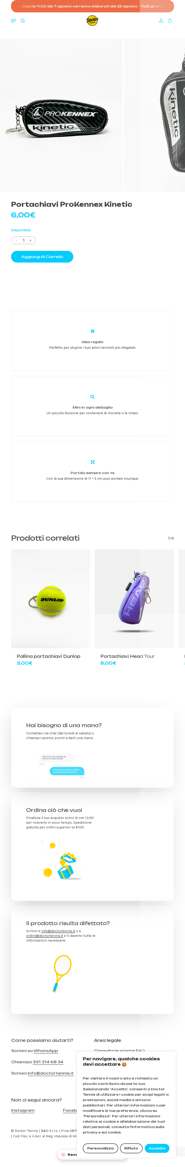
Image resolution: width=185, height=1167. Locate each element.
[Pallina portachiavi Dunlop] (50, 598)
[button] (13, 20)
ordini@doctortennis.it (44, 936)
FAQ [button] (140, 1050)
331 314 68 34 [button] (48, 1062)
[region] (126, 1104)
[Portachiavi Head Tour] (134, 598)
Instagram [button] (23, 1110)
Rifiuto (131, 1148)
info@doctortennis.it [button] (51, 1073)
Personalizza (100, 1148)
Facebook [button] (74, 1110)
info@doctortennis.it (58, 931)
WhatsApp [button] (46, 1050)
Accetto (157, 1148)
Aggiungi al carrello (42, 256)
